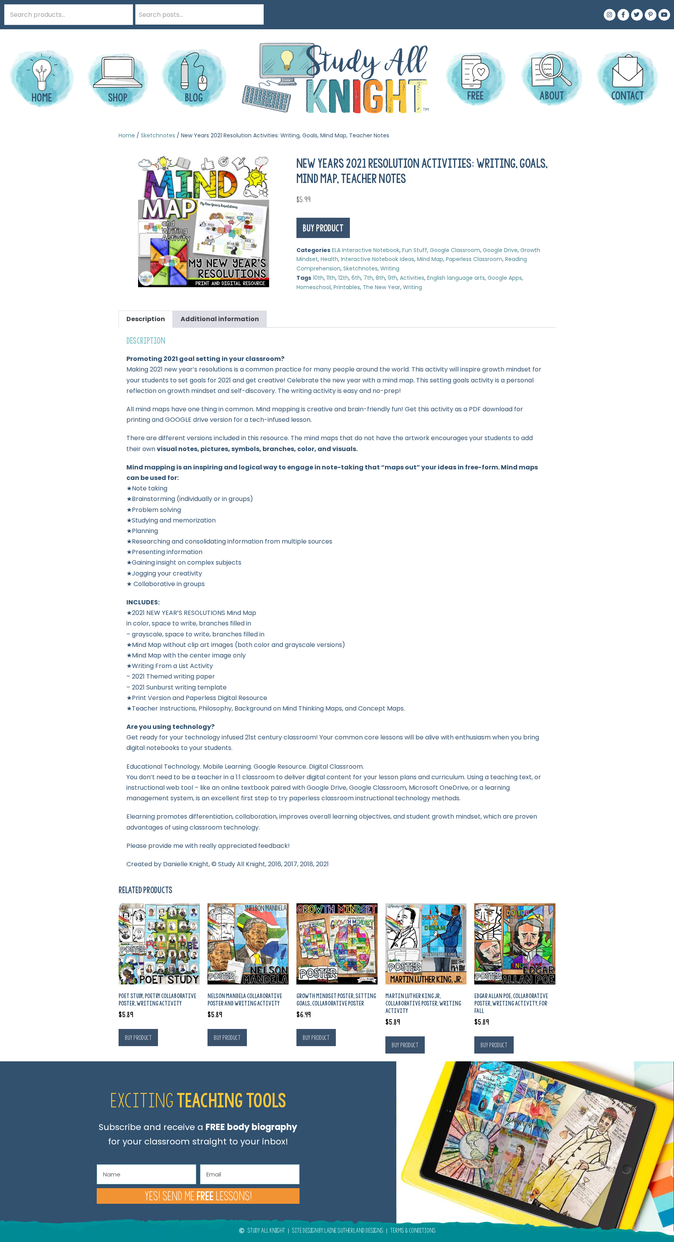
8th (380, 278)
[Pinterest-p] (650, 15)
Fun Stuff (414, 250)
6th (356, 278)
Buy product (323, 227)
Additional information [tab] (220, 318)
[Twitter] (637, 15)
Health (329, 259)
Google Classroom (455, 250)
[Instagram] (609, 15)
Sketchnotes (158, 135)
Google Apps (505, 278)
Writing (389, 268)
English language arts (456, 278)
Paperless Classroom (474, 259)
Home (127, 135)
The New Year (381, 287)
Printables (346, 287)
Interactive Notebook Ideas (377, 259)
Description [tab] (145, 318)
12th (343, 278)
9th (392, 278)
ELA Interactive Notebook (365, 250)
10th (318, 278)
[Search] (253, 14)
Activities (412, 278)
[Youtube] (664, 15)
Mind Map (430, 259)
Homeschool (313, 287)
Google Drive (500, 250)
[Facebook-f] (623, 15)
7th (368, 278)
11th (330, 278)
